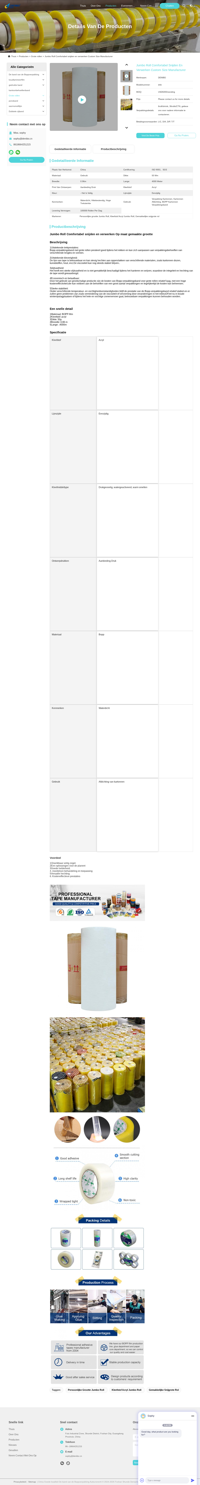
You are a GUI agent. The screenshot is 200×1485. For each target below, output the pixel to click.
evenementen (128, 6)
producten (111, 6)
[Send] (192, 1480)
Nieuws (13, 1445)
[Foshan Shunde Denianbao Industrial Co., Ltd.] (13, 6)
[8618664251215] (68, 1464)
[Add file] (142, 1480)
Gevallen (13, 1450)
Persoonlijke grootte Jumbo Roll (86, 1390)
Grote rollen (36, 56)
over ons (96, 6)
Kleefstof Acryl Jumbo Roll (126, 1390)
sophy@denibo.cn (22, 138)
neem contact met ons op (147, 6)
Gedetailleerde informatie (70, 149)
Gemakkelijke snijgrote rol (164, 1390)
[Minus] (192, 1416)
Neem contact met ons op (22, 1455)
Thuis (83, 6)
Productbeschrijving (113, 149)
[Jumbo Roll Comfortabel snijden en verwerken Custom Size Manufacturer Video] (84, 97)
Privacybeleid (20, 1482)
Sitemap (32, 1482)
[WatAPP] (11, 152)
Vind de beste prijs (150, 135)
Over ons (13, 1434)
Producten (23, 56)
